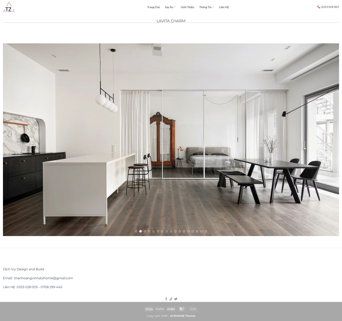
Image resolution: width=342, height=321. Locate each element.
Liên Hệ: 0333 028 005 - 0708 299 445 (32, 287)
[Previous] (14, 139)
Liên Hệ (224, 7)
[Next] (327, 139)
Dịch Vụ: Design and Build (23, 269)
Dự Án (169, 7)
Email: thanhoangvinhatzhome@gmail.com (38, 278)
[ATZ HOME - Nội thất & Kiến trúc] (72, 7)
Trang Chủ (153, 7)
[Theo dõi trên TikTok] (171, 299)
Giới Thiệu (187, 7)
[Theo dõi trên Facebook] (166, 299)
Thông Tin (205, 7)
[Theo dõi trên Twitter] (175, 299)
